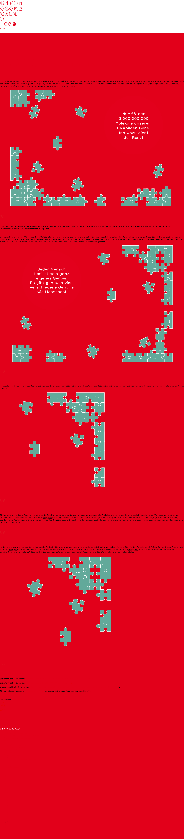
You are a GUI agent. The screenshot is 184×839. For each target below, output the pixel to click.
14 (6, 803)
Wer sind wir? (10, 750)
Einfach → (5, 717)
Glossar (8, 740)
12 (6, 798)
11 (6, 795)
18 (6, 812)
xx (6, 825)
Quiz (6, 743)
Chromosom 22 (32, 59)
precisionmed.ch (12, 767)
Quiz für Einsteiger (18, 745)
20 (6, 817)
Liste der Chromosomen (11, 59)
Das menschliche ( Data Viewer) (47, 683)
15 (6, 805)
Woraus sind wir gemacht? (17, 738)
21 (6, 820)
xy (6, 827)
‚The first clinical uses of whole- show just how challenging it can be (74, 687)
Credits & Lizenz (12, 755)
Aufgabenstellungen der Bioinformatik (23, 735)
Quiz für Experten (18, 748)
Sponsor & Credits (18, 757)
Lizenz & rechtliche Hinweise (22, 760)
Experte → (5, 720)
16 (6, 808)
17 (6, 810)
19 (6, 815)
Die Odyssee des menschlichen (33, 699)
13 (6, 800)
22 (33, 691)
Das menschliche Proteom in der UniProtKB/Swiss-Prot (58, 679)
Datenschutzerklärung (15, 752)
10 (6, 793)
